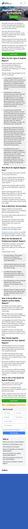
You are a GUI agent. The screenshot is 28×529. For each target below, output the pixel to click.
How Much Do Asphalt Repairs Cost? (13, 444)
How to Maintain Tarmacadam (11, 447)
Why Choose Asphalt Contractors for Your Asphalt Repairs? (13, 458)
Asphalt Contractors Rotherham (12, 232)
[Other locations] (21, 3)
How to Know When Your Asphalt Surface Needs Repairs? (12, 454)
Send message (14, 433)
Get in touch (14, 17)
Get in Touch (14, 54)
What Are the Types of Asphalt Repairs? (13, 442)
